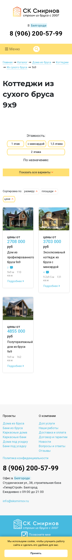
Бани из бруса (13, 428)
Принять (36, 553)
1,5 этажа (56, 143)
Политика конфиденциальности (25, 458)
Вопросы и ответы (52, 446)
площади (48, 191)
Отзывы (45, 450)
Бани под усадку (14, 446)
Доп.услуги (47, 423)
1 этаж (15, 143)
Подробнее (15, 281)
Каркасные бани (14, 437)
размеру (29, 191)
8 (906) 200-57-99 (36, 33)
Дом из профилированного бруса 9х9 (20, 257)
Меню (14, 49)
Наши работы (48, 428)
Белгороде (38, 25)
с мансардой (36, 143)
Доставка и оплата (52, 432)
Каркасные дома (15, 432)
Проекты (9, 416)
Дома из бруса (13, 423)
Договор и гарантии (53, 437)
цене (7, 199)
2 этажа (36, 152)
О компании (47, 416)
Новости (45, 441)
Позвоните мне (39, 534)
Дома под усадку (15, 441)
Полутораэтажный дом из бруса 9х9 (20, 346)
